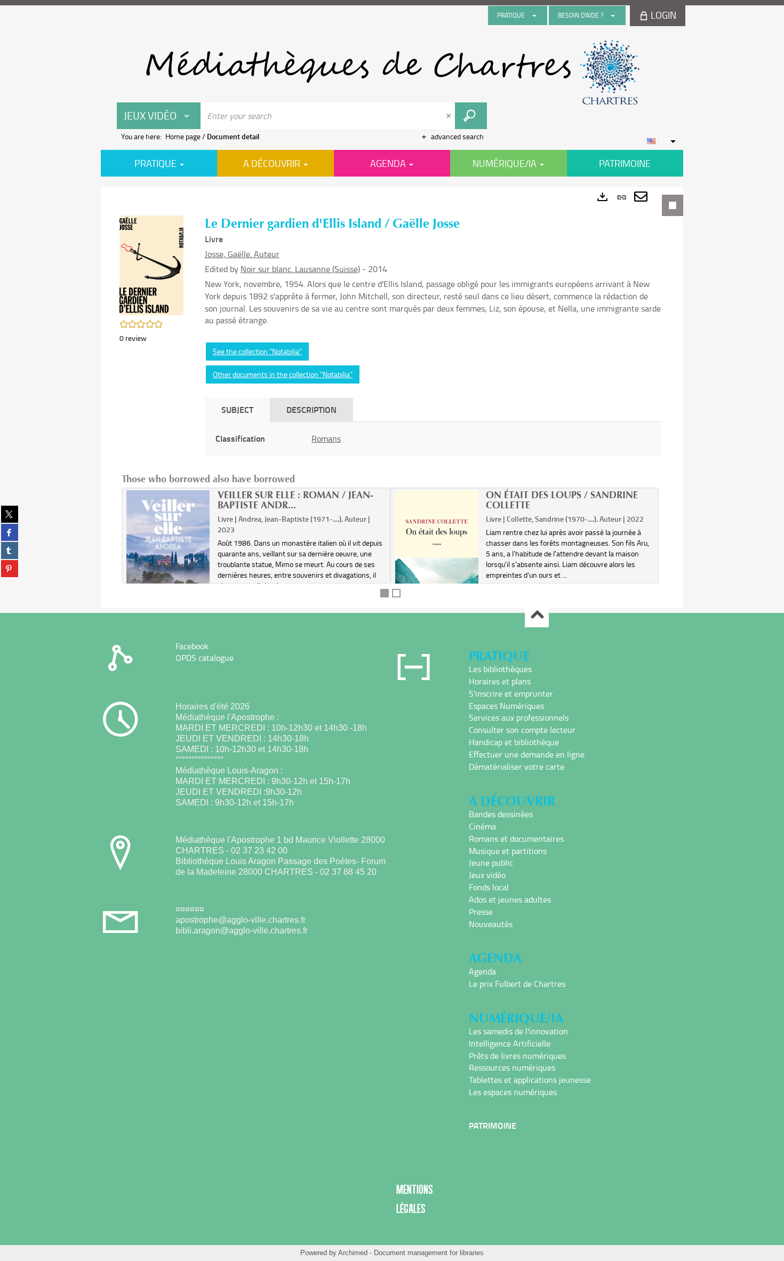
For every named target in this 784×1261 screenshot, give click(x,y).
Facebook (192, 646)
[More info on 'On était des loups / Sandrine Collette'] (437, 557)
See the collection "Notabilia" (257, 351)
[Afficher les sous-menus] (534, 15)
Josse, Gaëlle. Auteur (242, 254)
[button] (151, 264)
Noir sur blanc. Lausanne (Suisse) (300, 269)
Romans (326, 438)
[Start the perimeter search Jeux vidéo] (471, 115)
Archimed (352, 1253)
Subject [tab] (237, 409)
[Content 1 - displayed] (384, 593)
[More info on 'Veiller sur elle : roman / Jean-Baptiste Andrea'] (168, 547)
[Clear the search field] (449, 115)
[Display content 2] (396, 593)
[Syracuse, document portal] (392, 72)
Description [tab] (311, 409)
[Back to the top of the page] (537, 615)
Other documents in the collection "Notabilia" (283, 374)
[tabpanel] (392, 397)
